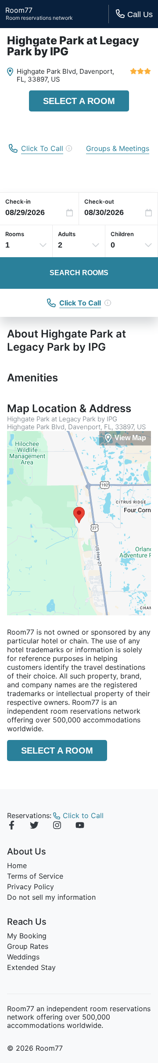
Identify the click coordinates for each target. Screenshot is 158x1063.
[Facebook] (11, 826)
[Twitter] (34, 826)
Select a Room (79, 101)
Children (122, 233)
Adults (66, 233)
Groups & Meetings (117, 148)
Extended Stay (31, 967)
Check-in (18, 201)
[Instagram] (57, 826)
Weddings (23, 956)
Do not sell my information (51, 897)
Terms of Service (35, 876)
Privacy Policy (30, 886)
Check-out (99, 201)
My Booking (27, 935)
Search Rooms (79, 273)
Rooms (14, 233)
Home (17, 865)
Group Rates (27, 946)
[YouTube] (79, 826)
